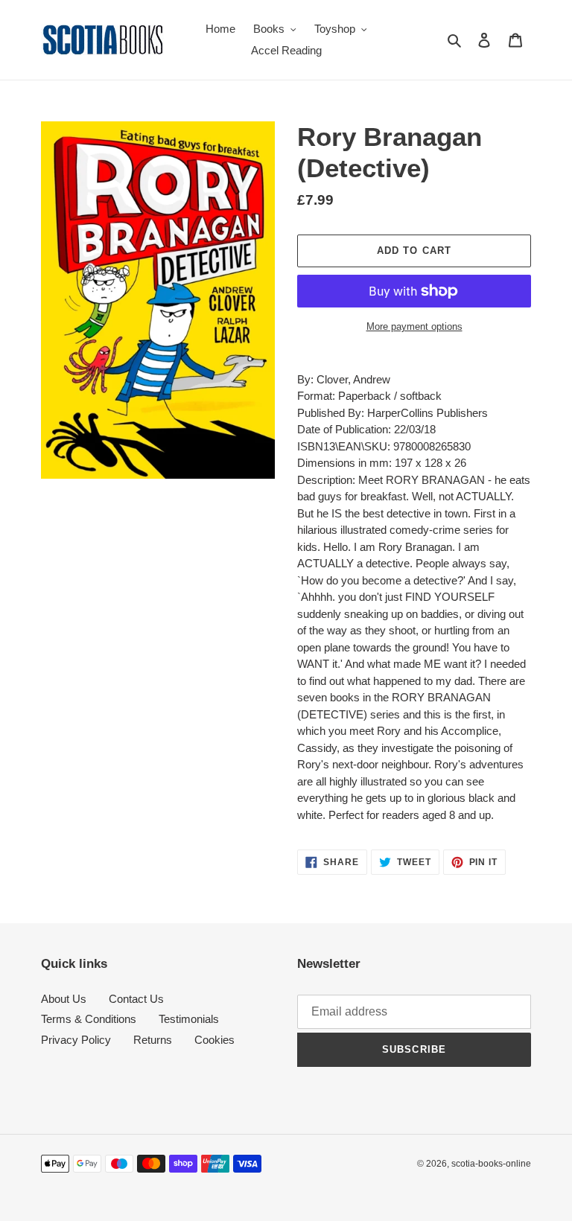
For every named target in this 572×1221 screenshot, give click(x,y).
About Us (63, 998)
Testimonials (189, 1019)
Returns (152, 1039)
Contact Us (136, 998)
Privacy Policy (76, 1039)
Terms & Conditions (88, 1019)
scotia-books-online (491, 1163)
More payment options (414, 326)
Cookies (214, 1039)
